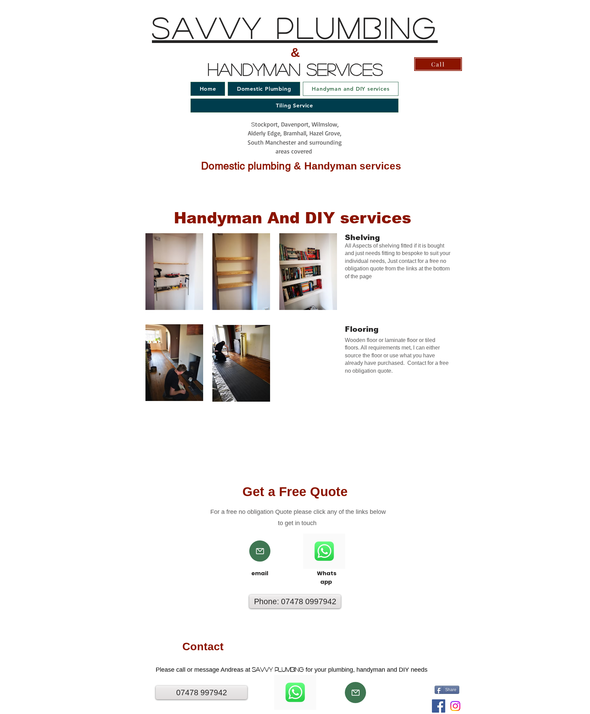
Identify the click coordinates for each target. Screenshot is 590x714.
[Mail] (259, 551)
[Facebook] (438, 706)
